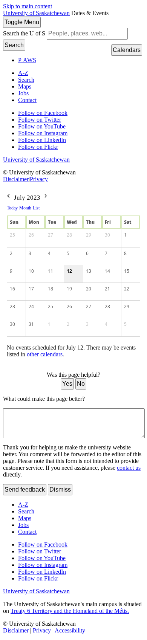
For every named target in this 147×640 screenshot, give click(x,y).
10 (31, 271)
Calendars (127, 50)
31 (31, 324)
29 (88, 235)
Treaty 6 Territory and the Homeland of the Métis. (70, 611)
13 (88, 271)
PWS (27, 60)
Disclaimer (16, 179)
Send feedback (25, 489)
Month (25, 208)
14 (107, 271)
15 (126, 271)
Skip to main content (27, 6)
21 (107, 289)
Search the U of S (24, 33)
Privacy (39, 179)
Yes (67, 383)
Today (12, 208)
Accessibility (70, 630)
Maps (24, 86)
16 (12, 289)
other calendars (45, 354)
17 (31, 289)
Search (14, 45)
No (81, 383)
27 (50, 235)
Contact (27, 100)
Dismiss (60, 489)
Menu (22, 22)
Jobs (23, 93)
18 (50, 289)
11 (50, 271)
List (36, 208)
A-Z (23, 73)
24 (31, 306)
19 (69, 289)
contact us (129, 467)
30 (107, 235)
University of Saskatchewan (36, 13)
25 (12, 235)
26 (31, 235)
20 (88, 289)
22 (126, 289)
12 (69, 271)
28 (69, 235)
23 (12, 306)
